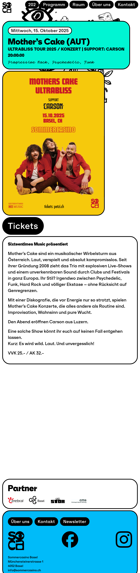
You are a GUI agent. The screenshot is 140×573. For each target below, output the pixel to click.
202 (32, 4)
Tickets (23, 226)
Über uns (101, 4)
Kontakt (126, 4)
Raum (79, 4)
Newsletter (74, 521)
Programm (54, 4)
